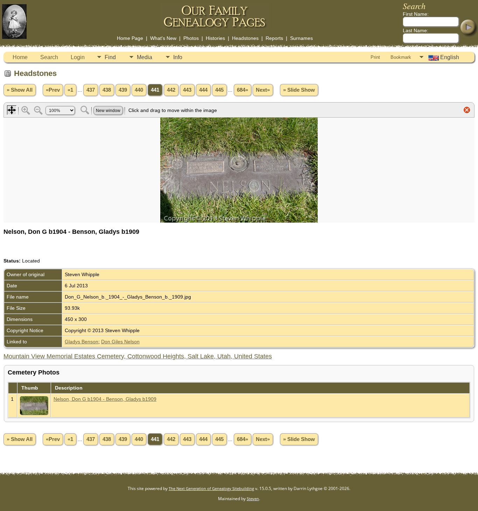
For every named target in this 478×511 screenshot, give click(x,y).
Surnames (301, 38)
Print (375, 57)
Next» (263, 90)
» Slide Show (299, 90)
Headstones (245, 38)
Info (177, 57)
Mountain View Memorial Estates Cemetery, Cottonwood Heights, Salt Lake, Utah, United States (137, 356)
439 (123, 90)
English (449, 57)
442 (171, 90)
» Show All (20, 90)
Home (20, 57)
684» (242, 90)
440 (139, 90)
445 (219, 90)
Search (49, 57)
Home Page (130, 38)
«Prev (53, 90)
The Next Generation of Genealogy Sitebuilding (211, 488)
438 (107, 90)
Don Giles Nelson (120, 341)
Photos (191, 38)
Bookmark (401, 57)
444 (203, 90)
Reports (274, 38)
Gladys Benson (81, 341)
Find (110, 57)
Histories (215, 38)
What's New (163, 38)
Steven (253, 498)
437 (90, 90)
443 (187, 90)
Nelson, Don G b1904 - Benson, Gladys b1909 (105, 399)
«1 (70, 90)
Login (78, 57)
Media (144, 57)
